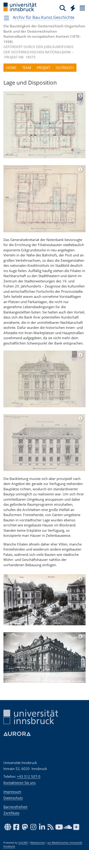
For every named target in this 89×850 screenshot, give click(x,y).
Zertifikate (11, 813)
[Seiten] (82, 7)
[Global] (72, 7)
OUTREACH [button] (65, 67)
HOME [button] (11, 67)
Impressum (12, 791)
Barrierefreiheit (15, 806)
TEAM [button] (26, 67)
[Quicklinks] (73, 7)
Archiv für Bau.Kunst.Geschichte (43, 17)
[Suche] (63, 7)
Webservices (37, 842)
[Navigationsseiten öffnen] (6, 18)
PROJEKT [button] (43, 67)
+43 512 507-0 (28, 776)
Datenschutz (13, 797)
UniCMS (23, 842)
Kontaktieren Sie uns (19, 782)
